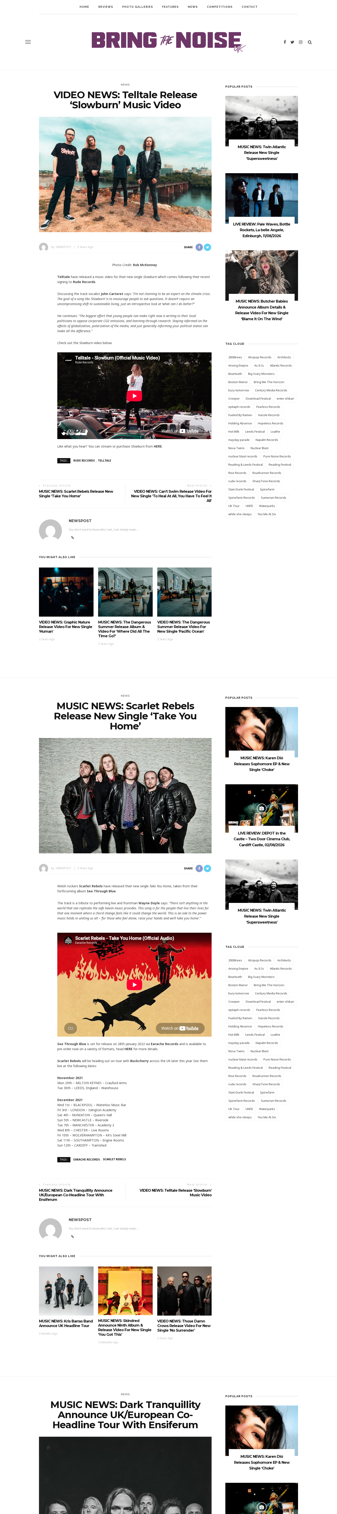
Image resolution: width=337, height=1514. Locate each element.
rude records (84, 460)
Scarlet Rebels (114, 1159)
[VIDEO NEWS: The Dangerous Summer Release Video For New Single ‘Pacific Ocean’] (184, 592)
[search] (310, 42)
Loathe (275, 431)
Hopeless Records (270, 423)
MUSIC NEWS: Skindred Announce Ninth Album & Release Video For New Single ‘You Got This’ (124, 1328)
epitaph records (239, 407)
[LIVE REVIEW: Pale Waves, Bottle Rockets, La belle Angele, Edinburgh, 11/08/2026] (261, 198)
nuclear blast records (242, 456)
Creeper (234, 398)
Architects (284, 357)
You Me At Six (267, 514)
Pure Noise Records (277, 456)
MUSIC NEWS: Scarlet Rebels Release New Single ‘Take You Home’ (76, 493)
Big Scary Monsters (261, 374)
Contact (250, 6)
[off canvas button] (28, 42)
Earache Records (86, 1159)
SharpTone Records (266, 481)
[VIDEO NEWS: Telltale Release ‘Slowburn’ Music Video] (125, 174)
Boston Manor (238, 382)
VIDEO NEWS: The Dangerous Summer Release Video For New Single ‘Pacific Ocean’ (183, 627)
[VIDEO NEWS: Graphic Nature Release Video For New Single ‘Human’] (66, 592)
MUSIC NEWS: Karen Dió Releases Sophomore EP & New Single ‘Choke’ (262, 764)
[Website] (72, 1236)
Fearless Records (268, 407)
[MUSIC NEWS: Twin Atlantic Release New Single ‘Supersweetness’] (261, 121)
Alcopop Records (259, 357)
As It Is (259, 365)
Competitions (219, 6)
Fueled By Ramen (240, 415)
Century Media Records (271, 390)
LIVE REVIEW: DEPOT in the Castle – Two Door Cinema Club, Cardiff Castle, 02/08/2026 (262, 839)
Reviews (105, 6)
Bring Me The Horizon (269, 382)
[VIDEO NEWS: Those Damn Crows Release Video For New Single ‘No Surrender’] (184, 1290)
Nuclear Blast (259, 448)
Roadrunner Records (266, 473)
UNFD (249, 506)
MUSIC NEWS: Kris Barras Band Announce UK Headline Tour (66, 1323)
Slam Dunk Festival (241, 489)
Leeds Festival (255, 431)
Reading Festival (280, 464)
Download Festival (258, 398)
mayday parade (239, 440)
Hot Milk (233, 431)
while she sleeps (240, 514)
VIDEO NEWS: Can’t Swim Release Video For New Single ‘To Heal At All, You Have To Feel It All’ (171, 496)
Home (84, 6)
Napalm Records (267, 440)
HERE (158, 446)
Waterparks (267, 506)
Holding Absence (240, 423)
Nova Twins (236, 448)
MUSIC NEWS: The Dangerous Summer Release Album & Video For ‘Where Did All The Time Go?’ (124, 629)
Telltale (104, 460)
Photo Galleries (137, 6)
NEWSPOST (63, 247)
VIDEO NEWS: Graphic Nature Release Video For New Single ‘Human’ (65, 627)
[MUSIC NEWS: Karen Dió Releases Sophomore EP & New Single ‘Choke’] (261, 732)
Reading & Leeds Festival (245, 464)
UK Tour (234, 506)
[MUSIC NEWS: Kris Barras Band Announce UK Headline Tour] (66, 1290)
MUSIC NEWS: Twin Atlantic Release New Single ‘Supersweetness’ (262, 153)
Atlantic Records (281, 365)
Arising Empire (238, 365)
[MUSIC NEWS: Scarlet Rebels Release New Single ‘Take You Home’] (125, 795)
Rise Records (237, 473)
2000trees (235, 357)
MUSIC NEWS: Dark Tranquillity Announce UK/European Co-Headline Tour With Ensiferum (75, 1195)
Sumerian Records (273, 497)
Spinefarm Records (241, 497)
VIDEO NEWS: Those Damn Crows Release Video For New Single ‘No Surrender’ (183, 1326)
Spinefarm (267, 489)
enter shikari (285, 398)
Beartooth (235, 374)
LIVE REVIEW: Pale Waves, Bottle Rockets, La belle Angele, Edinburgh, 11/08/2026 (261, 230)
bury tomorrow (238, 390)
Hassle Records (269, 415)
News (193, 6)
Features (170, 6)
